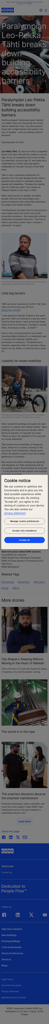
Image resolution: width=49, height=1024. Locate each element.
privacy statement (15, 513)
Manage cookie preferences (24, 521)
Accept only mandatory (24, 530)
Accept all (24, 540)
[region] (24, 512)
